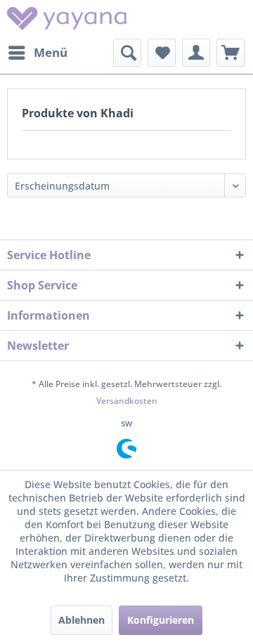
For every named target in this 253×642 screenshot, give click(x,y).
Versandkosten (126, 401)
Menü (50, 52)
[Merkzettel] (162, 53)
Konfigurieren (160, 620)
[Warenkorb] (230, 53)
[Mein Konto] (196, 53)
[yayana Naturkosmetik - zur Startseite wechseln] (66, 19)
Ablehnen (81, 620)
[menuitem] (37, 53)
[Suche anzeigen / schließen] (127, 53)
